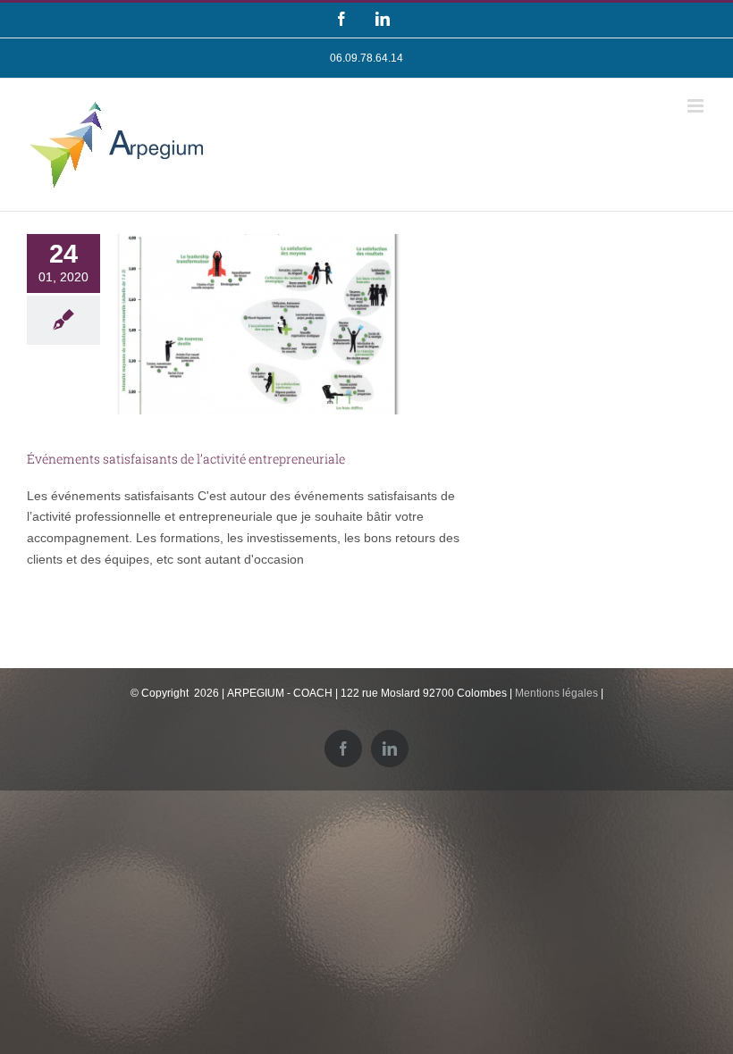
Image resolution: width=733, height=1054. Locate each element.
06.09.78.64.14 (366, 58)
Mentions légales (556, 693)
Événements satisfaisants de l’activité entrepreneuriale (186, 458)
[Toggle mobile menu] (696, 105)
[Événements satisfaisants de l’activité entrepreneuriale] (258, 324)
